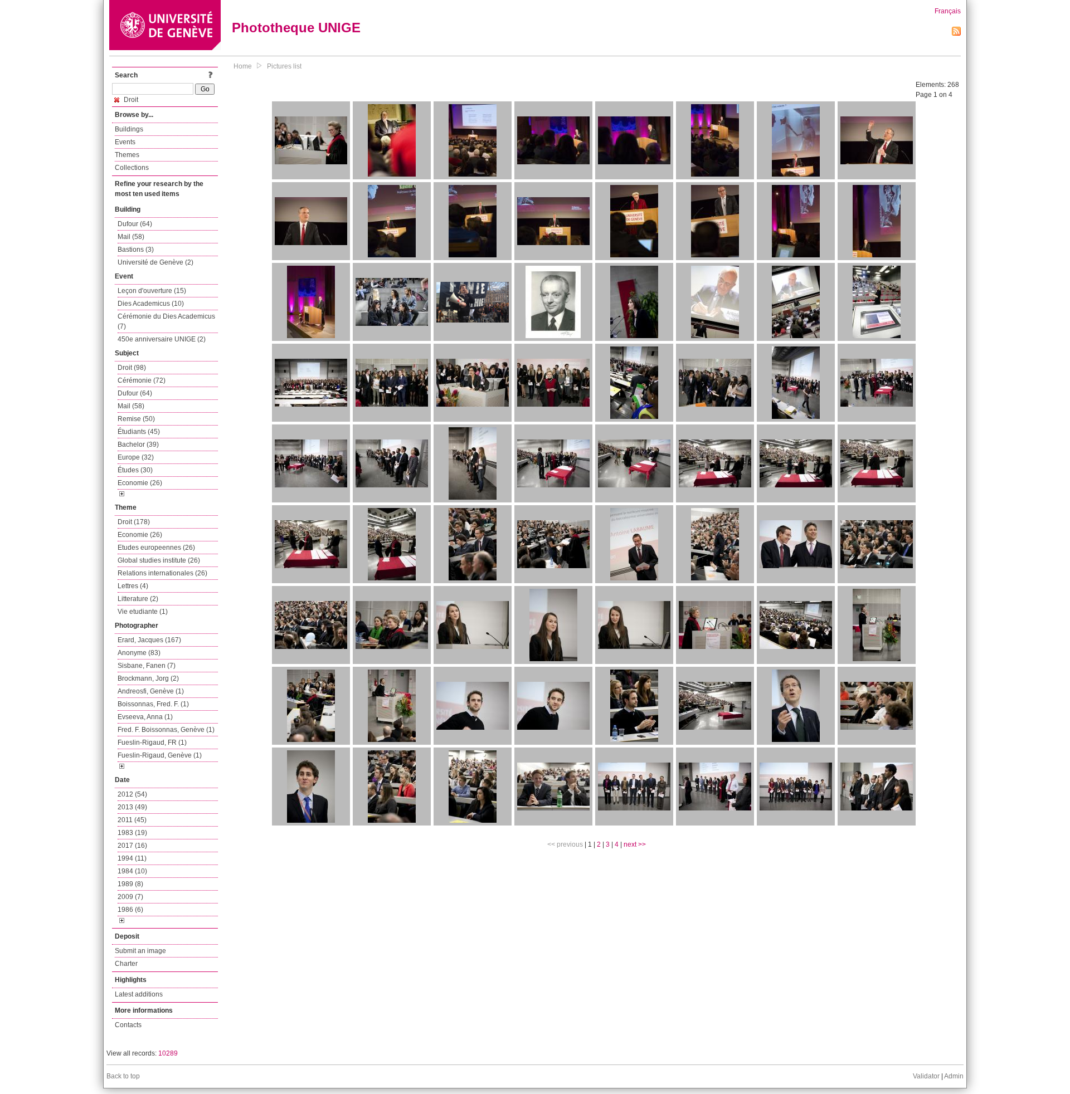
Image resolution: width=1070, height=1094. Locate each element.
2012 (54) (132, 794)
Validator (926, 1076)
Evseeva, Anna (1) (145, 717)
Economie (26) (140, 483)
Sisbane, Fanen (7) (147, 666)
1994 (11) (132, 858)
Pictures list (284, 66)
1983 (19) (132, 833)
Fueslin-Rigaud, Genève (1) (160, 755)
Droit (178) (134, 522)
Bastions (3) (136, 249)
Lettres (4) (133, 586)
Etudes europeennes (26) (156, 547)
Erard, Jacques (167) (149, 640)
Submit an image (140, 951)
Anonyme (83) (139, 653)
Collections (132, 168)
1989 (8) (130, 884)
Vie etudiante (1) (143, 612)
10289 (168, 1053)
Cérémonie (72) (142, 380)
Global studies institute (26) (159, 560)
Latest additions (139, 994)
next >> (635, 844)
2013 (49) (132, 807)
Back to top (123, 1076)
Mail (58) (131, 237)
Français (948, 11)
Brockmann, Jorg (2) (148, 678)
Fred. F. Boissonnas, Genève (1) (166, 730)
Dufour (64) (135, 224)
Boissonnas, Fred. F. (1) (153, 704)
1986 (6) (130, 910)
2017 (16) (132, 845)
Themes (127, 155)
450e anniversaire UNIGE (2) (162, 339)
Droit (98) (132, 368)
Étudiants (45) (139, 432)
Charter (126, 964)
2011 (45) (132, 820)
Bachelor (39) (138, 444)
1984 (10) (132, 871)
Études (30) (135, 470)
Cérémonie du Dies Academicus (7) (166, 321)
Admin (954, 1076)
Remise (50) (136, 419)
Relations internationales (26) (162, 573)
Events (125, 142)
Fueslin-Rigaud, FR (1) (152, 742)
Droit (130, 100)
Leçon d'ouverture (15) (152, 291)
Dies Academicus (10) (151, 303)
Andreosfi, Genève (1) (151, 691)
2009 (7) (130, 897)
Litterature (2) (138, 599)
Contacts (128, 1025)
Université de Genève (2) (155, 262)
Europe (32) (136, 457)
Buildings (129, 129)
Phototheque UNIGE (296, 27)
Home (243, 66)
